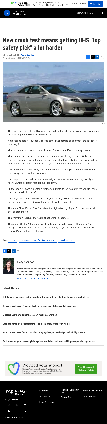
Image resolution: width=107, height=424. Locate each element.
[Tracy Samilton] (8, 266)
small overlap (66, 240)
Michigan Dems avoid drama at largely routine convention (30, 314)
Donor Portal (78, 4)
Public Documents (46, 402)
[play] (7, 13)
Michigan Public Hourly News (70, 391)
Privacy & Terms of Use (92, 391)
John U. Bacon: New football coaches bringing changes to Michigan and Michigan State (44, 332)
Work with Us (44, 396)
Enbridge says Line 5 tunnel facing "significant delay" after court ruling (36, 323)
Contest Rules (66, 397)
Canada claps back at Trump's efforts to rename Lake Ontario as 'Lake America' (39, 306)
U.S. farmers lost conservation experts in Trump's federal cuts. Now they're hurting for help (46, 297)
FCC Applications (89, 396)
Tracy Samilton (27, 55)
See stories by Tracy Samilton (33, 278)
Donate (96, 4)
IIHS (13, 240)
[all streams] (103, 13)
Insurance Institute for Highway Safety (38, 240)
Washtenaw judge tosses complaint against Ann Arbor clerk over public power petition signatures (49, 341)
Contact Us (43, 391)
